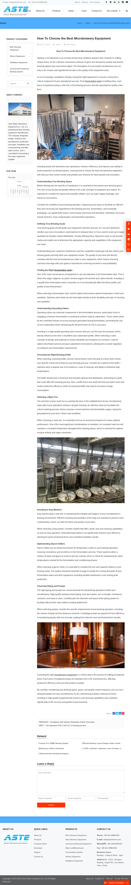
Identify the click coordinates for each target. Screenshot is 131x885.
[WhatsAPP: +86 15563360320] (128, 244)
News (3, 23)
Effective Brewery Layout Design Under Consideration (104, 743)
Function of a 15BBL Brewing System (53, 743)
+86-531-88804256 (39, 2)
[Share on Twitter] (116, 713)
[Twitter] (110, 2)
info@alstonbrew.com (17, 2)
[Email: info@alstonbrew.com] (128, 249)
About (77, 2)
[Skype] (122, 2)
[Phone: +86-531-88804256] (128, 239)
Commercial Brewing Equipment (78, 844)
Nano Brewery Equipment (76, 839)
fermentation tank (93, 81)
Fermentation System (74, 852)
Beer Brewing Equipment (15, 48)
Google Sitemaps (121, 879)
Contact (85, 2)
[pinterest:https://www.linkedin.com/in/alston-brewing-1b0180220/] (128, 234)
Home (28, 11)
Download (38, 848)
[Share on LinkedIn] (120, 713)
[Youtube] (126, 2)
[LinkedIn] (114, 2)
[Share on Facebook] (113, 713)
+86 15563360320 (114, 844)
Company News (40, 844)
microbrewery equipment (65, 675)
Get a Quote (95, 2)
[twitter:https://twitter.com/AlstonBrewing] (128, 228)
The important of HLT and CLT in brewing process (66, 725)
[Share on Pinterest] (123, 713)
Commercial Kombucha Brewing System (19, 70)
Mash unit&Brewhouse (75, 848)
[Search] (28, 84)
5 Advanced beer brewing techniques (53, 753)
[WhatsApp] (118, 2)
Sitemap (109, 879)
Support (37, 852)
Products (37, 839)
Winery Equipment (17, 56)
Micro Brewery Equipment (76, 835)
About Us (37, 835)
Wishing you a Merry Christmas (51, 748)
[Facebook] (106, 2)
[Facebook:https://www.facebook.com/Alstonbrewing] (128, 223)
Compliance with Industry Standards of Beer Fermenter (72, 722)
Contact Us (38, 857)
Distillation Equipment (18, 62)
